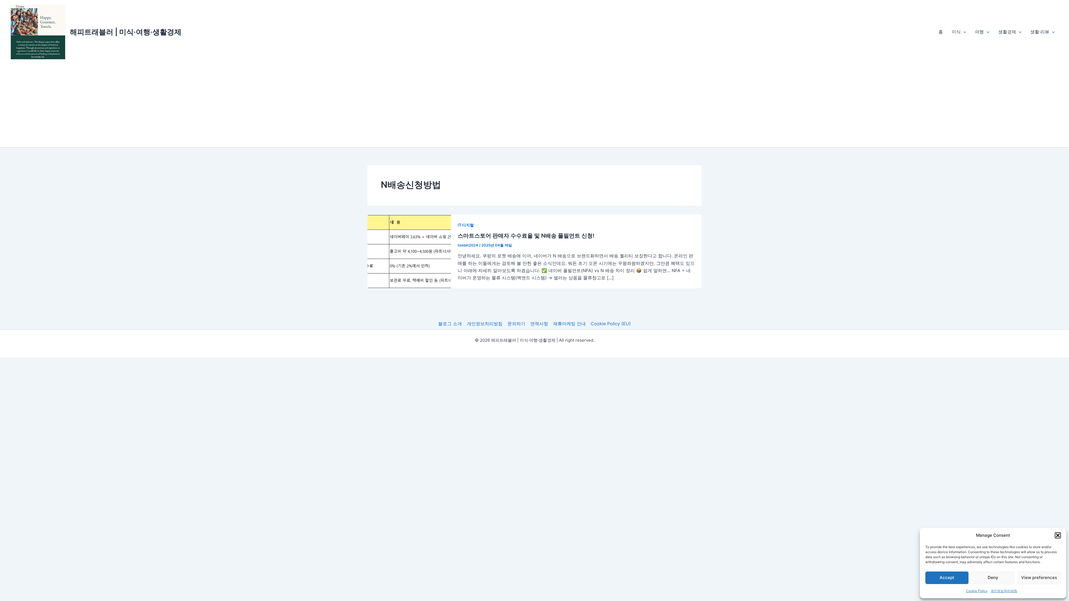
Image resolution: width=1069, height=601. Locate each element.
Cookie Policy (977, 591)
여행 (979, 32)
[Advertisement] (534, 105)
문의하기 (516, 323)
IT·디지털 (466, 225)
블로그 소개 (450, 323)
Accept (947, 577)
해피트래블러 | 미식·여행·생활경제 (126, 32)
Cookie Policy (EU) (611, 323)
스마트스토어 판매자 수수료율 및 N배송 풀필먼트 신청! (526, 235)
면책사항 (539, 323)
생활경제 (1007, 32)
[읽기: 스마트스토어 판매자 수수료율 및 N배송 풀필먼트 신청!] (409, 251)
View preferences (1039, 577)
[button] (1058, 535)
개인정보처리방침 (1003, 591)
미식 (956, 32)
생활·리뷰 (1039, 32)
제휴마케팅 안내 (569, 323)
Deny (993, 577)
